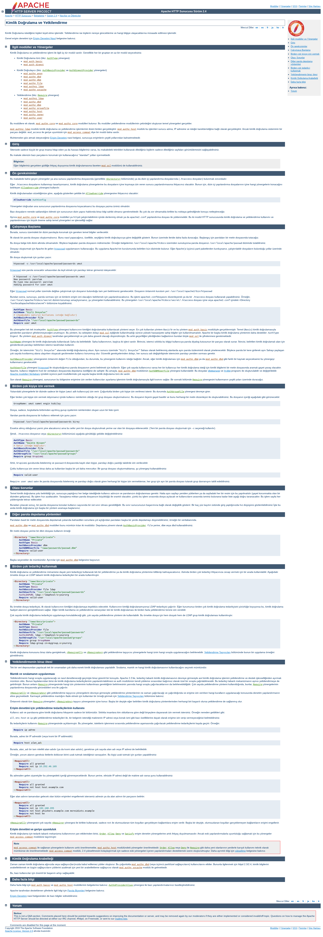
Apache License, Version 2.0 (19, 931)
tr (283, 27)
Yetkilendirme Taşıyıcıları (217, 652)
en (257, 27)
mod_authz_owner (34, 114)
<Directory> (113, 179)
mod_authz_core (68, 123)
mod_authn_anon (33, 73)
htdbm (227, 371)
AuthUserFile (18, 367)
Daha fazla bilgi (298, 82)
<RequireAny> (95, 652)
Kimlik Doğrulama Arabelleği (304, 78)
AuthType (52, 58)
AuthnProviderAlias (121, 885)
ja (272, 27)
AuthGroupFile (175, 391)
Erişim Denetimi (58, 137)
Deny (118, 833)
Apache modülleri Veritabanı (25, 374)
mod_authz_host (33, 111)
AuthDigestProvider (81, 70)
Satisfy (129, 833)
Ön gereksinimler (299, 46)
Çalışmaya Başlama (300, 50)
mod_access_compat (79, 132)
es (262, 27)
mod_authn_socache (35, 89)
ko (278, 27)
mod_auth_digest (34, 64)
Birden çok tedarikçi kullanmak (300, 69)
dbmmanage (214, 371)
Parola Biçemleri (76, 890)
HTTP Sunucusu (23, 15)
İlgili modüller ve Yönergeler (304, 39)
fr (267, 27)
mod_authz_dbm (32, 105)
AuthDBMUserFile (159, 371)
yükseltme (240, 850)
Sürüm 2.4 (52, 15)
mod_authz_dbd (32, 102)
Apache (8, 15)
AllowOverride (30, 187)
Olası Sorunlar (298, 57)
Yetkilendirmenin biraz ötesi (304, 74)
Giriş (293, 42)
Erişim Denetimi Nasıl (44, 38)
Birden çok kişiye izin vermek (305, 54)
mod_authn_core (45, 123)
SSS (295, 6)
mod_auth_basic (33, 61)
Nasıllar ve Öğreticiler (70, 15)
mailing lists (121, 918)
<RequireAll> (75, 652)
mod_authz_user (33, 118)
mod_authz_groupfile (36, 108)
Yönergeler (285, 6)
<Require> (58, 822)
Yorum (294, 91)
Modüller (274, 6)
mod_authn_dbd (32, 76)
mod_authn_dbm (32, 80)
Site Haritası (315, 6)
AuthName (15, 341)
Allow (110, 833)
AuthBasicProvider (53, 70)
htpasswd (59, 249)
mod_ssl (106, 165)
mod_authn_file (33, 83)
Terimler (303, 6)
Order (102, 833)
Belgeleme (39, 15)
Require (42, 95)
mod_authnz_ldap (34, 86)
